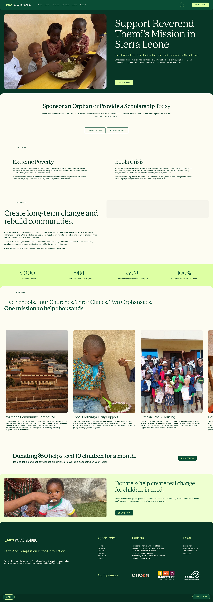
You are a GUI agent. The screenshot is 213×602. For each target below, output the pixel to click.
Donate (47, 5)
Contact (83, 5)
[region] (106, 380)
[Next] (201, 380)
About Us (65, 5)
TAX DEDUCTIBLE (95, 130)
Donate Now (124, 82)
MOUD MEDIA (49, 600)
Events (74, 5)
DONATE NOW (200, 5)
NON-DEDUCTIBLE (118, 130)
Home (40, 5)
